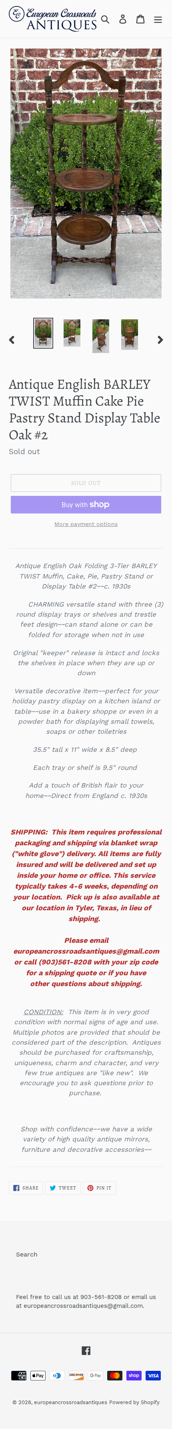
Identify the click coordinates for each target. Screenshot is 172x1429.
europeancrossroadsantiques (70, 1402)
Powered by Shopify (134, 1402)
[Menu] (158, 19)
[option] (43, 333)
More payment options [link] (86, 524)
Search (27, 1254)
